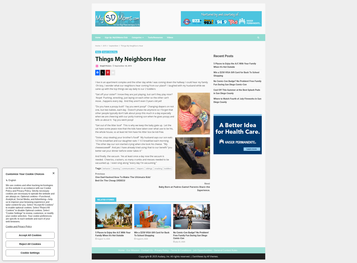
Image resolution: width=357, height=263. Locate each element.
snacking (158, 168)
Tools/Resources (155, 37)
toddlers (167, 168)
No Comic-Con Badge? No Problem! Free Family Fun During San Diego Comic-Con (191, 216)
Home (98, 37)
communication (128, 168)
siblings (149, 168)
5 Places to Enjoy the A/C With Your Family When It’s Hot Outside (113, 216)
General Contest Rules (225, 250)
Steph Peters (105, 66)
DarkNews (197, 256)
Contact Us (147, 250)
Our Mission (132, 250)
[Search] (258, 37)
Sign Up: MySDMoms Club (116, 37)
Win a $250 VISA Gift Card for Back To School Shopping (152, 216)
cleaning (116, 168)
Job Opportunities (202, 250)
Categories (137, 37)
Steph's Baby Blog (110, 52)
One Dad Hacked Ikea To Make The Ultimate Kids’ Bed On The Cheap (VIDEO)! (123, 177)
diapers (140, 168)
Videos (170, 37)
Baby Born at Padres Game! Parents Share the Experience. (184, 187)
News (98, 52)
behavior (106, 168)
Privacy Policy (162, 250)
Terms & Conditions (181, 250)
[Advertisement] (221, 18)
